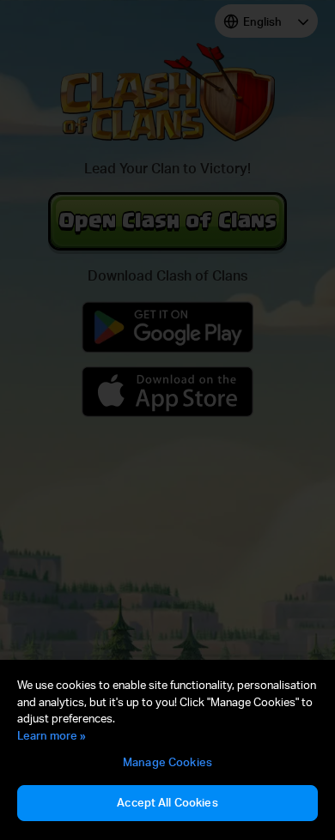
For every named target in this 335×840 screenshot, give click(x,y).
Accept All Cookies (167, 802)
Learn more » (51, 735)
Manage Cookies (167, 762)
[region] (167, 750)
